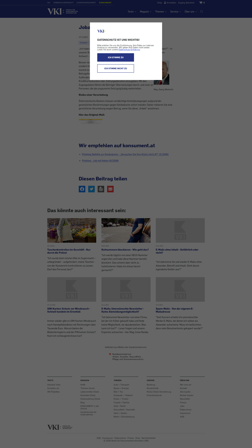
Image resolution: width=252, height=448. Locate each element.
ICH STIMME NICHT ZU (115, 68)
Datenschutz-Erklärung (129, 49)
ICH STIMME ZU (116, 57)
